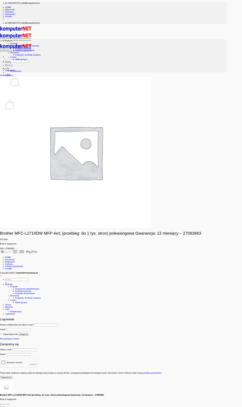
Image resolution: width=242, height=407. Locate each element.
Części (13, 57)
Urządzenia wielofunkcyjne (27, 46)
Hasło (3, 329)
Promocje (9, 12)
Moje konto (10, 10)
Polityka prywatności (14, 266)
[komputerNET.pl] (16, 42)
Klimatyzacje (16, 71)
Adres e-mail (6, 350)
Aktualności (10, 14)
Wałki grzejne (21, 59)
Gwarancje (10, 259)
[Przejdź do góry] (1, 275)
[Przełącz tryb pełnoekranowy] (4, 404)
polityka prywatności (152, 373)
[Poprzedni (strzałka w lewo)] (1, 406)
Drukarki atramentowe (25, 50)
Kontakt (8, 16)
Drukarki (9, 41)
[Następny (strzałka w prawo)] (4, 406)
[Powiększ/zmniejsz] (1, 404)
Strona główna (6, 75)
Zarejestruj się (6, 377)
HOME (8, 7)
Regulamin (10, 262)
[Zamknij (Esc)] (9, 404)
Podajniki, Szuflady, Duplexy (28, 55)
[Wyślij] (6, 282)
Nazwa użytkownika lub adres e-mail (17, 325)
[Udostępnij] (6, 404)
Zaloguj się (23, 334)
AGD (7, 68)
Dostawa (9, 264)
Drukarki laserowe (23, 48)
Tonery (8, 62)
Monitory (9, 65)
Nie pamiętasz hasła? (9, 339)
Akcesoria (14, 53)
